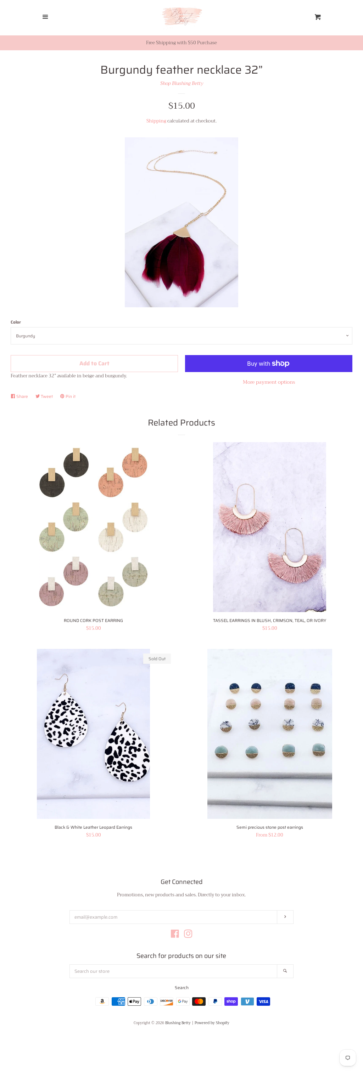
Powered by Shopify (212, 1023)
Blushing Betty (178, 1023)
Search (182, 987)
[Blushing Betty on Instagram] (188, 935)
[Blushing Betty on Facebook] (175, 935)
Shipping (156, 121)
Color (16, 322)
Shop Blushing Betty (181, 83)
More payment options (269, 382)
